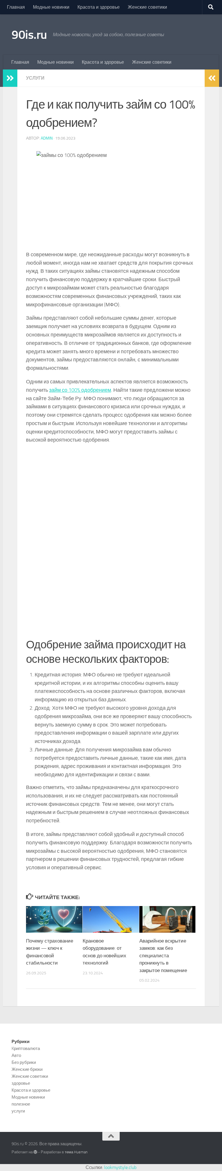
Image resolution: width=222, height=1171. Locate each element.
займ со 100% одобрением (80, 390)
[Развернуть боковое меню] (10, 78)
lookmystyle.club (120, 1167)
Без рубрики (24, 1062)
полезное (21, 1104)
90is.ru (29, 35)
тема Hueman (76, 1152)
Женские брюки (27, 1069)
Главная (16, 7)
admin (47, 138)
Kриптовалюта (26, 1048)
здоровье (21, 1083)
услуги (35, 78)
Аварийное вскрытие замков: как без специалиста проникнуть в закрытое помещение (163, 955)
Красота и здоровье (98, 7)
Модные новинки (51, 7)
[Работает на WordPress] (35, 1152)
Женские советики (147, 7)
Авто (16, 1055)
